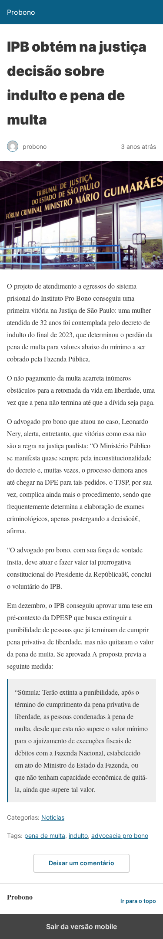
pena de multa (44, 835)
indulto (78, 835)
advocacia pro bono (119, 835)
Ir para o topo (138, 901)
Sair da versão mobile (81, 926)
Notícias (52, 817)
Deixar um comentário (81, 863)
